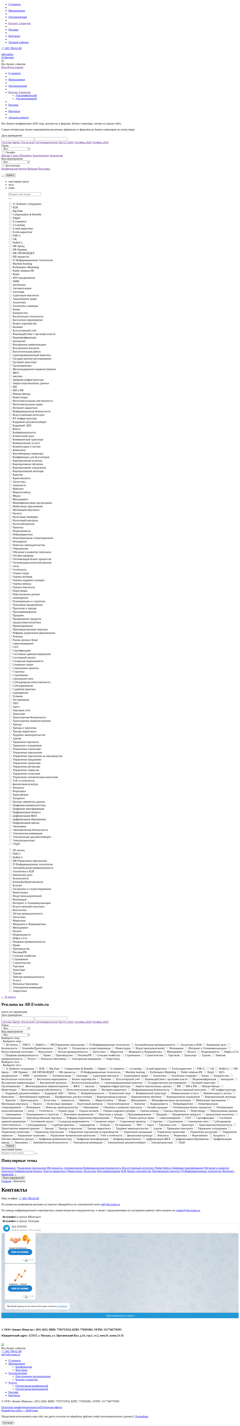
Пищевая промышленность (29, 941)
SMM (16, 281)
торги (16, 706)
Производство (21, 948)
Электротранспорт (24, 840)
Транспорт (19, 713)
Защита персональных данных (31, 383)
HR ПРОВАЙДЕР (23, 253)
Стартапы (18, 671)
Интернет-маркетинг (25, 407)
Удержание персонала (26, 741)
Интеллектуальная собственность (33, 400)
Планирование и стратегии (29, 601)
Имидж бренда (21, 393)
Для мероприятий (26, 98)
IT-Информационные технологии (33, 260)
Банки (16, 309)
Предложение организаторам (32, 1376)
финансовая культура (25, 784)
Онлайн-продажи (23, 555)
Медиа (17, 495)
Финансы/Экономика (25, 983)
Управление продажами (27, 759)
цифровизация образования (29, 819)
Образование (20, 548)
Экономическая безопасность (30, 829)
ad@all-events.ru (110, 1204)
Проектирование (23, 625)
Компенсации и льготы (27, 446)
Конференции (23, 1366)
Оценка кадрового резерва (28, 580)
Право (16, 945)
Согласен (8, 1422)
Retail (16, 274)
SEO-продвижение (24, 277)
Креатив (18, 474)
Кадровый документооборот (30, 421)
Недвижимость (22, 530)
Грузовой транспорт (25, 362)
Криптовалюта (21, 478)
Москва (6, 155)
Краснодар (56, 155)
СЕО (15, 646)
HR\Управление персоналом (30, 860)
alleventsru (7, 54)
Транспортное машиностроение (32, 720)
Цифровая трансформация (28, 808)
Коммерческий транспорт (28, 439)
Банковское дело (22, 874)
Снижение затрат (23, 664)
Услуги (17, 980)
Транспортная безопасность (29, 717)
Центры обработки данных (29, 801)
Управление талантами (26, 773)
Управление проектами (27, 763)
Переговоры (20, 590)
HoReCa (17, 242)
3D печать (19, 850)
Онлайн (10, 152)
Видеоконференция (24, 337)
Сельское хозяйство (24, 955)
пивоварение (20, 597)
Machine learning (22, 263)
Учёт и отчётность (24, 780)
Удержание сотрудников (27, 745)
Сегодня (6, 142)
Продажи (18, 615)
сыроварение (20, 692)
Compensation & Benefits (27, 214)
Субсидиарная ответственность (31, 682)
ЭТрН (16, 843)
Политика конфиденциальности (20, 1407)
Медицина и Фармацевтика (29, 924)
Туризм (17, 973)
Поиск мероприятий (13, 1177)
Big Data (18, 210)
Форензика (19, 791)
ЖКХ (16, 372)
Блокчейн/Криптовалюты (28, 881)
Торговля (18, 966)
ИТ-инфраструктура (25, 418)
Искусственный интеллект (29, 414)
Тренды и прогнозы (24, 727)
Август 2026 (65, 142)
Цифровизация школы (26, 822)
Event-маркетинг (23, 232)
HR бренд (18, 246)
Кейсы (16, 428)
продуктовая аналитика (27, 622)
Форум (22, 168)
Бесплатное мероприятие (28, 319)
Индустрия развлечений (27, 895)
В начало (10, 996)
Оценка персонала (24, 587)
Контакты (14, 35)
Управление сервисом (26, 770)
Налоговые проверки (25, 516)
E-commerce (20, 221)
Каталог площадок (19, 23)
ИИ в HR (18, 390)
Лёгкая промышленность (28, 913)
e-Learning (19, 224)
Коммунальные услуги (26, 443)
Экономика (19, 826)
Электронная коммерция (27, 833)
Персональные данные (26, 594)
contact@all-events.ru (188, 1210)
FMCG (17, 235)
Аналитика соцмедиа (25, 305)
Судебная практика (24, 689)
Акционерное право (25, 298)
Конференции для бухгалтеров (31, 457)
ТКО (15, 703)
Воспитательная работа (27, 351)
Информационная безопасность (32, 411)
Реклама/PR (20, 952)
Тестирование (21, 699)
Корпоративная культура (27, 460)
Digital (16, 217)
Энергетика (20, 990)
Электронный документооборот (32, 836)
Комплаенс (19, 450)
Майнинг (18, 488)
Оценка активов (22, 576)
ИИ (15, 386)
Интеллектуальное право (28, 404)
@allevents (7, 57)
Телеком (17, 696)
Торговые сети (21, 710)
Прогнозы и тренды (25, 608)
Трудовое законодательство (29, 734)
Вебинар (32, 168)
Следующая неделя (46, 142)
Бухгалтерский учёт (25, 330)
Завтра (16, 142)
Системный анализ (24, 657)
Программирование (24, 611)
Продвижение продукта (27, 618)
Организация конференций (31, 1385)
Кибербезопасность (24, 432)
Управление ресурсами (26, 766)
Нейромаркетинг (23, 534)
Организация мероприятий (31, 1388)
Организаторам (17, 16)
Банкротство (20, 312)
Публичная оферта (51, 1407)
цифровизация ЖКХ (25, 815)
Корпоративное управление (29, 467)
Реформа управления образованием (34, 632)
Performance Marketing (26, 267)
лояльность (19, 485)
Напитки (18, 527)
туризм (17, 738)
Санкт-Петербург (21, 155)
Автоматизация (22, 288)
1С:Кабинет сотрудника (27, 203)
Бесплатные (13, 165)
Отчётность (20, 569)
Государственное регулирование (32, 358)
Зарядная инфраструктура (28, 379)
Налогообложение (24, 523)
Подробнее (141, 1416)
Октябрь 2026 (100, 142)
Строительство (22, 962)
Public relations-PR (23, 270)
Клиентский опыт (23, 435)
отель (16, 566)
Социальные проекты (26, 668)
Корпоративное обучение (28, 464)
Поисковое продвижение (28, 604)
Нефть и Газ (20, 938)
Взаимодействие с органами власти (34, 333)
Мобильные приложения (28, 506)
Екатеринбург (41, 155)
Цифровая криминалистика (29, 805)
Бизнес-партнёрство (25, 323)
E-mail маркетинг (23, 228)
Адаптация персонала (26, 295)
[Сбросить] (2, 176)
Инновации (20, 899)
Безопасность (21, 878)
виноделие (19, 341)
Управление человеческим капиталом (35, 777)
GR (15, 239)
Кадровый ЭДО (22, 425)
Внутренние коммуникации (29, 344)
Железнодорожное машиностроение (34, 369)
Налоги (17, 513)
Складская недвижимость (28, 661)
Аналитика (19, 302)
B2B (15, 207)
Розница (18, 636)
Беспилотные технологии (28, 316)
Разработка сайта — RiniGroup (19, 1410)
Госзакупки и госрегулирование (32, 888)
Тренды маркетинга (24, 731)
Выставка (44, 168)
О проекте (14, 4)
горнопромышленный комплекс (32, 355)
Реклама (13, 29)
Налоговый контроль (25, 520)
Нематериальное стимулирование (33, 537)
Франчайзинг (21, 794)
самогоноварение (23, 643)
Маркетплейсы (22, 492)
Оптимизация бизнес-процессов (32, 559)
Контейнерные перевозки (28, 453)
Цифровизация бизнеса (27, 812)
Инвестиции (20, 397)
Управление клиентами (27, 748)
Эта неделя (27, 142)
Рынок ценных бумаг (25, 639)
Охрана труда (21, 573)
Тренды (17, 724)
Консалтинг (20, 910)
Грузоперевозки (22, 365)
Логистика (19, 481)
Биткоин (18, 326)
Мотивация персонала (26, 509)
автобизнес (19, 284)
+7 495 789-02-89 (11, 48)
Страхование (20, 675)
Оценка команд (22, 583)
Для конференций (26, 95)
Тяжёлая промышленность (28, 976)
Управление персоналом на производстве (38, 755)
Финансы (18, 787)
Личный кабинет (18, 42)
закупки (17, 376)
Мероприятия (16, 10)
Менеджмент (20, 499)
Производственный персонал (30, 629)
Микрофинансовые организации (32, 502)
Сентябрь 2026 (82, 142)
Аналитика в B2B (23, 871)
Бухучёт (17, 885)
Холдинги (19, 798)
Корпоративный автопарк (28, 471)
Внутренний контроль (26, 348)
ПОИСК (10, 175)
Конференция (9, 168)
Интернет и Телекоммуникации (32, 902)
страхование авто (23, 678)
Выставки (21, 1370)
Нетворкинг (20, 541)
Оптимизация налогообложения (32, 562)
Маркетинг (19, 920)
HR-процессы (21, 256)
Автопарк (18, 291)
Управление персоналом (27, 752)
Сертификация (21, 650)
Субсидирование (23, 685)
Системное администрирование (32, 654)
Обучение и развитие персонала (32, 552)
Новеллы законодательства (29, 544)
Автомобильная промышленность (33, 867)
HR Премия (20, 249)
